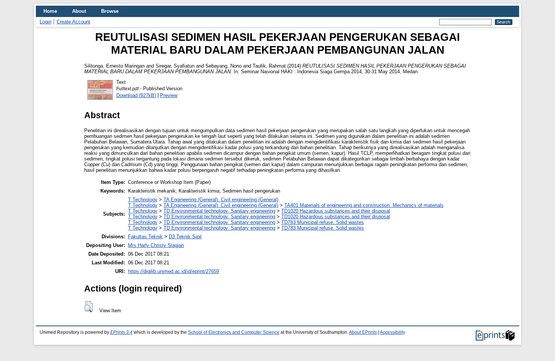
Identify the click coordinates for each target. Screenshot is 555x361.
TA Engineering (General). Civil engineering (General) (220, 199)
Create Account (73, 22)
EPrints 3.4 (121, 332)
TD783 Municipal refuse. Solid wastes (322, 222)
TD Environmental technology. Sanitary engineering (219, 211)
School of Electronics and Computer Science (233, 332)
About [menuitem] (79, 11)
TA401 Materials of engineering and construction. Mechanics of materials (364, 205)
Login (45, 22)
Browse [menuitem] (110, 11)
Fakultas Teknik (145, 236)
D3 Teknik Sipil (185, 236)
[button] (88, 306)
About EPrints (363, 332)
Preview (168, 95)
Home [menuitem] (50, 11)
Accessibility (392, 332)
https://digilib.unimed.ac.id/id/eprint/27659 (173, 271)
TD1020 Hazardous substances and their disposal (335, 211)
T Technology (142, 199)
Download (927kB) (136, 95)
